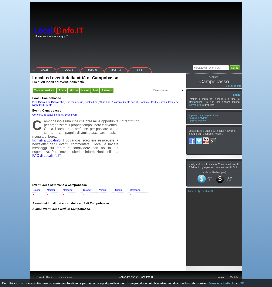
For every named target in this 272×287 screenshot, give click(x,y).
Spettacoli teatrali (53, 114)
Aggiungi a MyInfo (198, 118)
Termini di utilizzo (43, 277)
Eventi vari (71, 114)
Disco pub (44, 102)
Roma (62, 90)
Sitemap (221, 277)
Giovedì (87, 190)
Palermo (107, 90)
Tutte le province (44, 90)
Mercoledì (68, 190)
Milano (74, 90)
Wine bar (104, 102)
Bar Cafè (145, 102)
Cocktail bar (91, 102)
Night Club (38, 105)
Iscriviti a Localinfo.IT (48, 140)
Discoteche (57, 102)
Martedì (51, 190)
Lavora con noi (64, 277)
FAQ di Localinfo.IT (46, 155)
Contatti (234, 277)
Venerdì (103, 190)
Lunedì (36, 190)
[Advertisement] (164, 32)
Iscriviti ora (195, 104)
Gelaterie (173, 102)
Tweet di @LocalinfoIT (200, 191)
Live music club (74, 102)
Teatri (49, 105)
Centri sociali (130, 102)
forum (61, 148)
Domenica (135, 190)
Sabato (118, 190)
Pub (34, 102)
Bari (95, 90)
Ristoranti (116, 102)
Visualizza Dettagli (221, 283)
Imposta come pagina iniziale (203, 115)
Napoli (85, 90)
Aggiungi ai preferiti (198, 120)
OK (242, 283)
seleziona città (233, 86)
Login (236, 94)
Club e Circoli (159, 102)
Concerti (37, 114)
